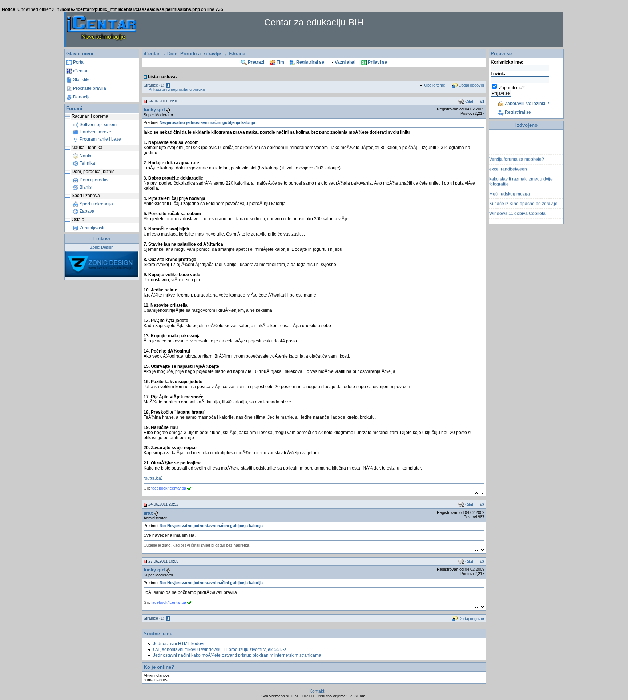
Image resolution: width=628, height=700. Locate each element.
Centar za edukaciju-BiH (313, 22)
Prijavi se (377, 62)
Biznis (85, 187)
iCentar (80, 70)
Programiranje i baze (99, 139)
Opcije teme (434, 85)
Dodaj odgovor (471, 85)
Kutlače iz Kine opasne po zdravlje (523, 199)
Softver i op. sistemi (98, 124)
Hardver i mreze (94, 131)
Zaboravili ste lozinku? (526, 103)
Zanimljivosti (91, 227)
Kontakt (316, 691)
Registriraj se (309, 62)
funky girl (154, 109)
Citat (468, 101)
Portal (78, 62)
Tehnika (86, 163)
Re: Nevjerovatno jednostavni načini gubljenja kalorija (211, 525)
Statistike (81, 79)
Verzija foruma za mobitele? (516, 155)
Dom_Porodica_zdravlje (194, 53)
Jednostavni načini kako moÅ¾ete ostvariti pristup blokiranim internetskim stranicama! (237, 655)
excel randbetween (508, 165)
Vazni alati (344, 62)
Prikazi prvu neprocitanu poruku (176, 89)
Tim (279, 62)
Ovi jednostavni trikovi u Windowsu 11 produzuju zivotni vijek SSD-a (220, 649)
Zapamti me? (512, 87)
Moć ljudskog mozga (509, 189)
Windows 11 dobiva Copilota (517, 209)
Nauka (85, 155)
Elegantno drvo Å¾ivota (512, 219)
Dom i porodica (94, 179)
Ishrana (237, 53)
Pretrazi (255, 62)
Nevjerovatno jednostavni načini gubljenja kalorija (207, 122)
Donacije (81, 97)
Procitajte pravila (89, 88)
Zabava (86, 211)
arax (148, 513)
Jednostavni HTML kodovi (178, 643)
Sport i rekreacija (95, 203)
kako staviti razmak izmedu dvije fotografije (521, 177)
